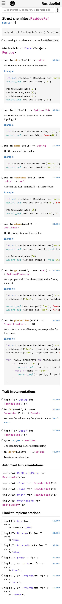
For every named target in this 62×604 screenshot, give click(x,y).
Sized (28, 527)
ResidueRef (51, 4)
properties (21, 320)
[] (14, 22)
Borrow (22, 533)
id (15, 110)
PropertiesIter (14, 323)
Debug (23, 399)
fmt (10, 409)
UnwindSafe (25, 500)
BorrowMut (24, 545)
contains (20, 177)
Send (22, 483)
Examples (9, 288)
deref (12, 451)
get (16, 270)
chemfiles (20, 18)
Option (38, 110)
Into (25, 563)
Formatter (10, 412)
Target (15, 440)
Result (35, 412)
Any (19, 521)
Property (23, 273)
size (17, 60)
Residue (8, 52)
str (43, 270)
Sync (22, 489)
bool (22, 181)
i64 (46, 110)
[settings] (57, 9)
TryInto (28, 588)
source (6, 22)
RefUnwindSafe (28, 473)
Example (9, 71)
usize (40, 60)
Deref (28, 48)
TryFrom (28, 575)
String (41, 145)
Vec (6, 227)
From (20, 557)
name (17, 145)
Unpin (21, 494)
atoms (18, 223)
